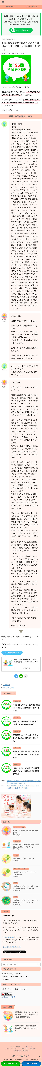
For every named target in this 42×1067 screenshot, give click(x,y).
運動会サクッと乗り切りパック (24, 859)
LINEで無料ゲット (10, 1063)
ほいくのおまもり (21, 1055)
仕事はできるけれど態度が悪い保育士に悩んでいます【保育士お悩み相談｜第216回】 (26, 771)
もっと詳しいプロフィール (12, 947)
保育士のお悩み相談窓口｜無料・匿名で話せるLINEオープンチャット (26, 1028)
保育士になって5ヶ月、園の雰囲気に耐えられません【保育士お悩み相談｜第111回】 (26, 708)
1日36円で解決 (30, 1063)
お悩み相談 (6, 685)
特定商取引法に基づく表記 (21, 1051)
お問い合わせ (28, 1046)
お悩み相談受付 (32, 6)
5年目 (8, 688)
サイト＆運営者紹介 (16, 1046)
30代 (4, 688)
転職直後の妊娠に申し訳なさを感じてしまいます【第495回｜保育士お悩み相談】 (26, 754)
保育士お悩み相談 (9, 937)
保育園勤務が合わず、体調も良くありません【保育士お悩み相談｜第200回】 (26, 738)
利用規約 (33, 1049)
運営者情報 (25, 1049)
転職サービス (10, 6)
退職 (12, 688)
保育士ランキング (8, 997)
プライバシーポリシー (13, 1049)
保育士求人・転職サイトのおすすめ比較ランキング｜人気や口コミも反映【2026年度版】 (26, 1014)
